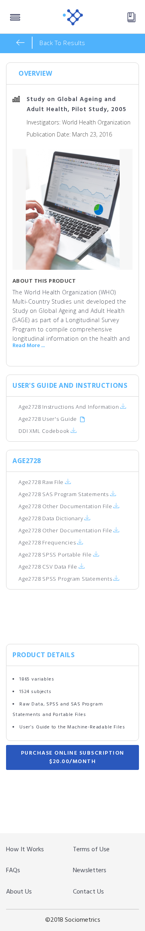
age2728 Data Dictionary (52, 518)
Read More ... (28, 346)
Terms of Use (91, 849)
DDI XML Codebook (44, 430)
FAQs (13, 870)
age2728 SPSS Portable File (56, 554)
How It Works (25, 849)
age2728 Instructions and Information (69, 406)
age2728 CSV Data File (49, 566)
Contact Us (88, 892)
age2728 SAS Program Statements (64, 494)
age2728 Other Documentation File (66, 506)
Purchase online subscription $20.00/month (72, 757)
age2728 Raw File (42, 482)
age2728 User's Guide (48, 418)
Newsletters (89, 870)
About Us (19, 892)
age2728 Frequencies (48, 542)
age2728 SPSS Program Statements (65, 578)
